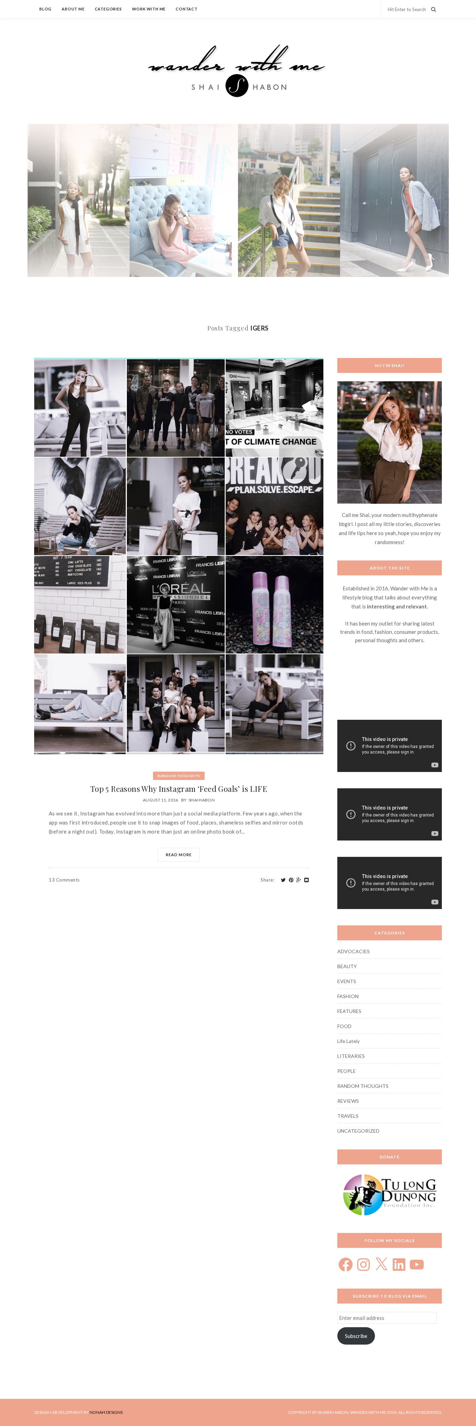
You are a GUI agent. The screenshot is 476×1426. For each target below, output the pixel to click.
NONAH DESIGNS (106, 1412)
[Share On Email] (306, 880)
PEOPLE (346, 1071)
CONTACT (187, 9)
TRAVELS (348, 1116)
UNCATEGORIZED (358, 1131)
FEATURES (349, 1011)
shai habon (202, 800)
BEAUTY (347, 966)
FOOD (344, 1026)
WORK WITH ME (149, 9)
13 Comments (64, 880)
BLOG (45, 9)
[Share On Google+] (298, 880)
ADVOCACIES (353, 951)
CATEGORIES (108, 9)
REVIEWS (348, 1101)
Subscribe (356, 1336)
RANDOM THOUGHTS (179, 776)
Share (267, 880)
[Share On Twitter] (283, 880)
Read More (179, 854)
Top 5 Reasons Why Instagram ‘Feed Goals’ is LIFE (178, 788)
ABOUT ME (73, 9)
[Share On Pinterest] (291, 880)
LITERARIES (351, 1056)
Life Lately (348, 1041)
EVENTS (346, 981)
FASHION (348, 996)
